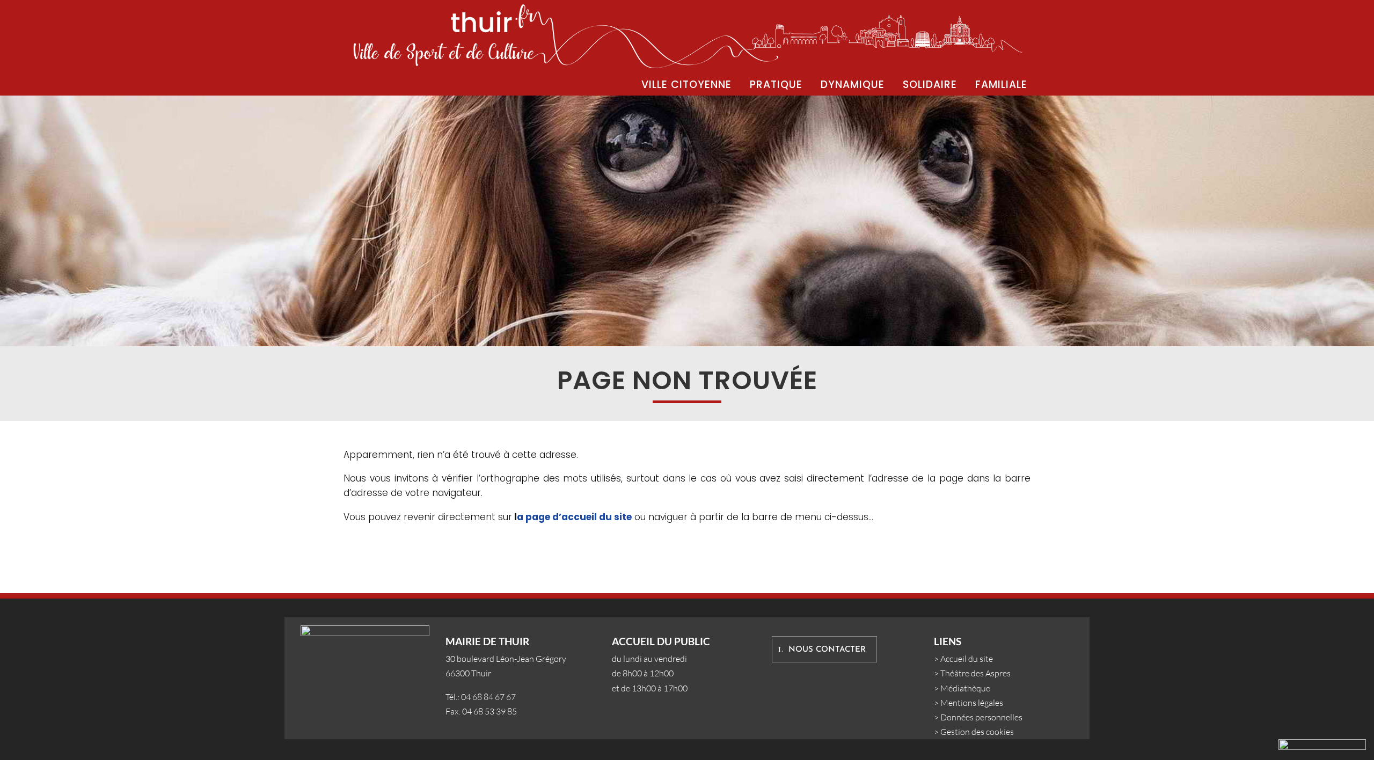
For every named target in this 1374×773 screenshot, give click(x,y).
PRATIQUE (776, 84)
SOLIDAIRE (930, 84)
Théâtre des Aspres (975, 673)
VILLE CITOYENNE (686, 84)
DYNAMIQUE (853, 84)
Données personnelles (981, 717)
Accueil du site (966, 658)
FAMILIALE (1001, 84)
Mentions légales (971, 702)
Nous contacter (827, 650)
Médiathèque (965, 688)
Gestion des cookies (977, 731)
